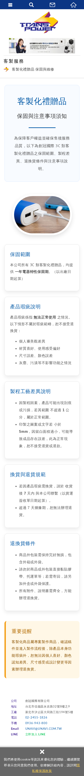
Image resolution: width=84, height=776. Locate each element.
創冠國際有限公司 (42, 22)
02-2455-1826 (36, 717)
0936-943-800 (36, 723)
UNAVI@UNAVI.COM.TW (43, 728)
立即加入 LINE (35, 734)
